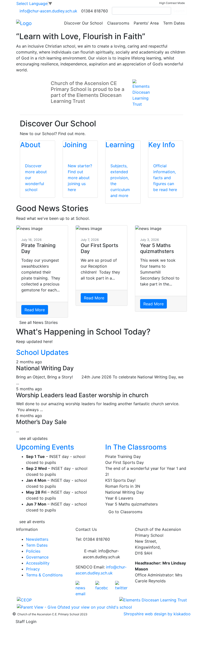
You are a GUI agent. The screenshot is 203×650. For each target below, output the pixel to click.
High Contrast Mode (172, 3)
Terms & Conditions (44, 574)
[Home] (24, 23)
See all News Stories (38, 322)
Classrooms (118, 23)
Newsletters (37, 539)
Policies (33, 551)
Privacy (33, 568)
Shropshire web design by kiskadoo (157, 613)
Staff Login (26, 621)
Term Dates (174, 23)
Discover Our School (83, 23)
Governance (37, 557)
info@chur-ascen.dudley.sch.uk (48, 10)
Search (179, 11)
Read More (35, 309)
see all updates (33, 438)
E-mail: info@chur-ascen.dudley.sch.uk (101, 553)
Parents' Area (146, 23)
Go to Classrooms (125, 511)
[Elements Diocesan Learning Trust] (153, 599)
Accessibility (38, 563)
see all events (32, 521)
